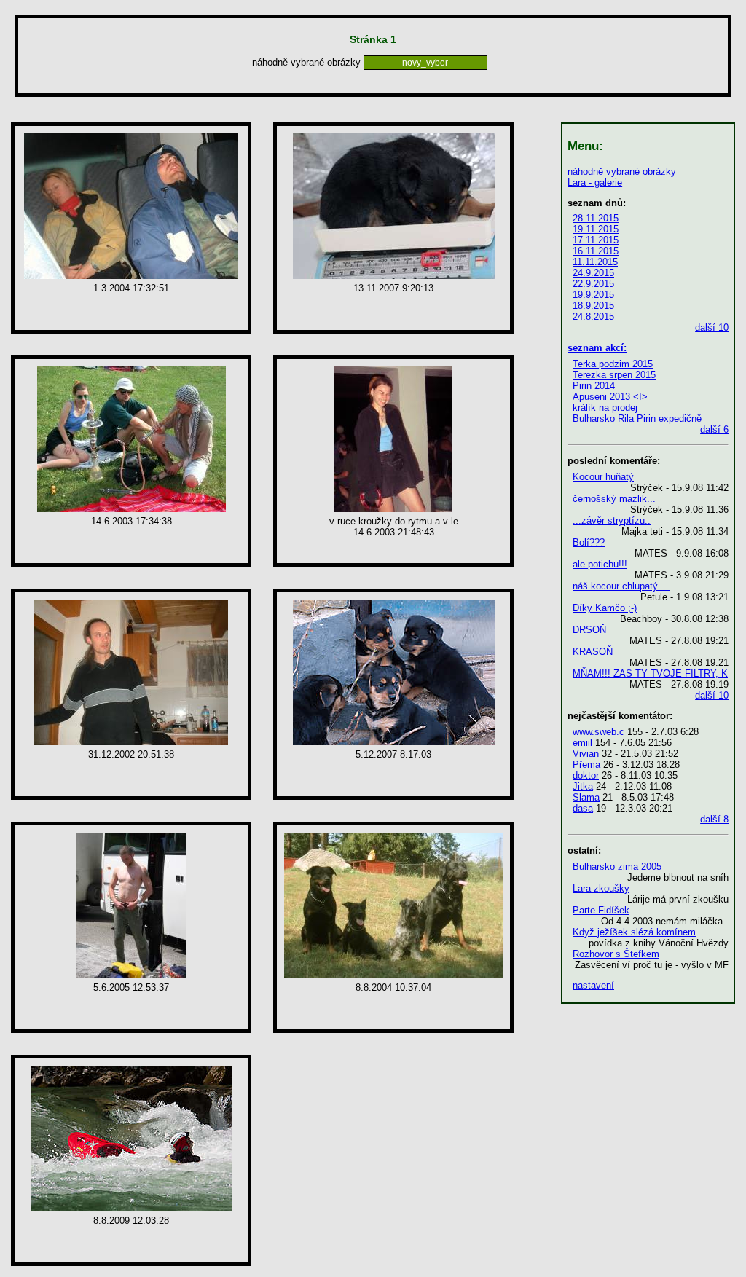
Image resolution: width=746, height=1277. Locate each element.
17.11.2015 (596, 240)
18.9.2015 (593, 305)
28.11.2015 (596, 218)
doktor (586, 775)
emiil (582, 742)
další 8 (714, 819)
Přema (586, 764)
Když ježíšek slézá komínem (634, 932)
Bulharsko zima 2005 (617, 866)
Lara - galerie (595, 182)
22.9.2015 (593, 283)
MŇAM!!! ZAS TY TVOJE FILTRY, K (650, 673)
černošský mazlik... (614, 498)
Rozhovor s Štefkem (616, 953)
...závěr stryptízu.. (612, 520)
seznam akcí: (597, 347)
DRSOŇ (589, 629)
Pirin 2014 (594, 385)
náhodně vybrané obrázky (622, 171)
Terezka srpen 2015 (614, 374)
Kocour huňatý (603, 476)
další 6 (714, 429)
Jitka (583, 786)
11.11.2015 (595, 261)
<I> (640, 396)
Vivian (586, 753)
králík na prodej (605, 407)
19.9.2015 (593, 294)
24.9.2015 (593, 272)
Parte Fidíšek (601, 910)
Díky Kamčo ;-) (605, 607)
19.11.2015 (596, 229)
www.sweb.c (598, 731)
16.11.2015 (596, 250)
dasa (583, 808)
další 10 (712, 327)
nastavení (593, 985)
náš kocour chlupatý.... (621, 586)
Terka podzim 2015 (613, 363)
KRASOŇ (593, 651)
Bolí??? (589, 542)
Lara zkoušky (601, 888)
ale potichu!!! (600, 564)
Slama (586, 797)
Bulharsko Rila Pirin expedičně (637, 418)
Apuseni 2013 (601, 396)
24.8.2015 (593, 316)
